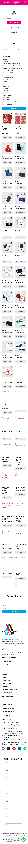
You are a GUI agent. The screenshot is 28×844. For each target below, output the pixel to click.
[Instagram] (8, 748)
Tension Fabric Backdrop (10, 689)
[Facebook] (3, 748)
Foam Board (6, 680)
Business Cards (7, 661)
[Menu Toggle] (14, 44)
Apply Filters (14, 108)
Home (3, 49)
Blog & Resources (8, 708)
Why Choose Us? (8, 704)
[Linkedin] (19, 748)
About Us (5, 701)
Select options (7, 137)
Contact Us (6, 715)
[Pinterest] (14, 748)
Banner (5, 674)
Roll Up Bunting (7, 683)
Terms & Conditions (9, 711)
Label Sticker (7, 668)
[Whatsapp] (24, 748)
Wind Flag (6, 686)
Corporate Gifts (7, 692)
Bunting (5, 677)
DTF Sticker (6, 671)
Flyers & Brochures (8, 665)
